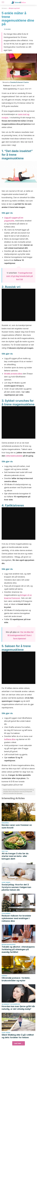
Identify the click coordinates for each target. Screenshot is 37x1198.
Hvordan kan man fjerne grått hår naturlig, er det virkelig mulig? (18, 1007)
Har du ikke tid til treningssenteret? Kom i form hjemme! (20, 635)
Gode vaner (6, 882)
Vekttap (5, 851)
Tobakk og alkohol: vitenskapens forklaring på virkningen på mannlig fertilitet (18, 949)
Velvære (4, 8)
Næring (4, 975)
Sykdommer (6, 913)
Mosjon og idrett (14, 8)
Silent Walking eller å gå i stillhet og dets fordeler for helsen (18, 1036)
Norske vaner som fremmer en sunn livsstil (17, 826)
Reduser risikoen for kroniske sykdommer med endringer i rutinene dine (16, 918)
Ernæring (5, 823)
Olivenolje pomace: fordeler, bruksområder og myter (16, 979)
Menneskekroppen (8, 944)
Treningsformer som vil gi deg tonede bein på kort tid (19, 276)
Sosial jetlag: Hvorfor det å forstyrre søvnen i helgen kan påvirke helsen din (16, 887)
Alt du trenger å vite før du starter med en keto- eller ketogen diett (15, 856)
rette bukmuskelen (14, 456)
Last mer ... (18, 1043)
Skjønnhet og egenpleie (11, 1004)
